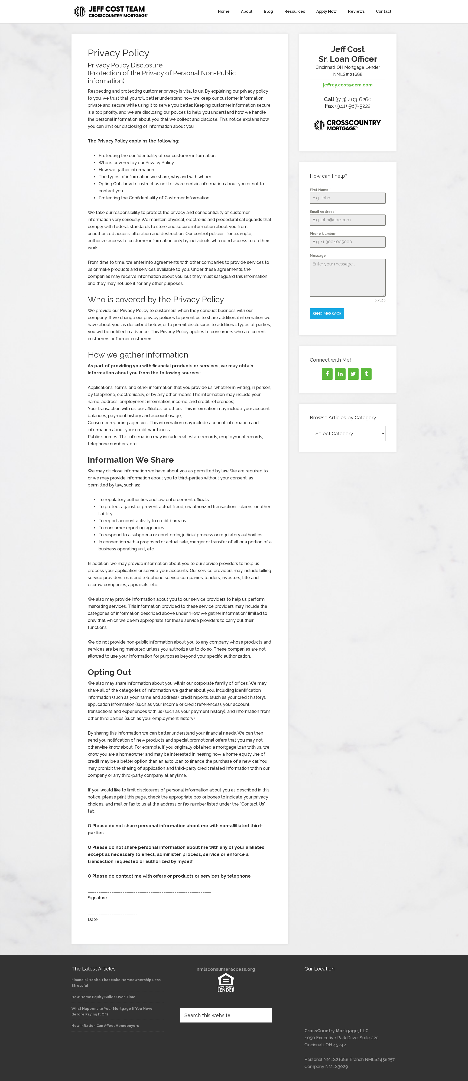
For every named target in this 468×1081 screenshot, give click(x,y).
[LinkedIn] (340, 374)
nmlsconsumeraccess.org (226, 969)
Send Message (327, 313)
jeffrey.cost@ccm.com (348, 84)
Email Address (323, 212)
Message (318, 256)
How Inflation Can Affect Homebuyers (105, 1026)
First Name (320, 190)
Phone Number (323, 234)
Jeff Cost (120, 11)
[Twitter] (353, 374)
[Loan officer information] (348, 126)
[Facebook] (327, 374)
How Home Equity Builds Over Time (103, 997)
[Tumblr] (366, 374)
